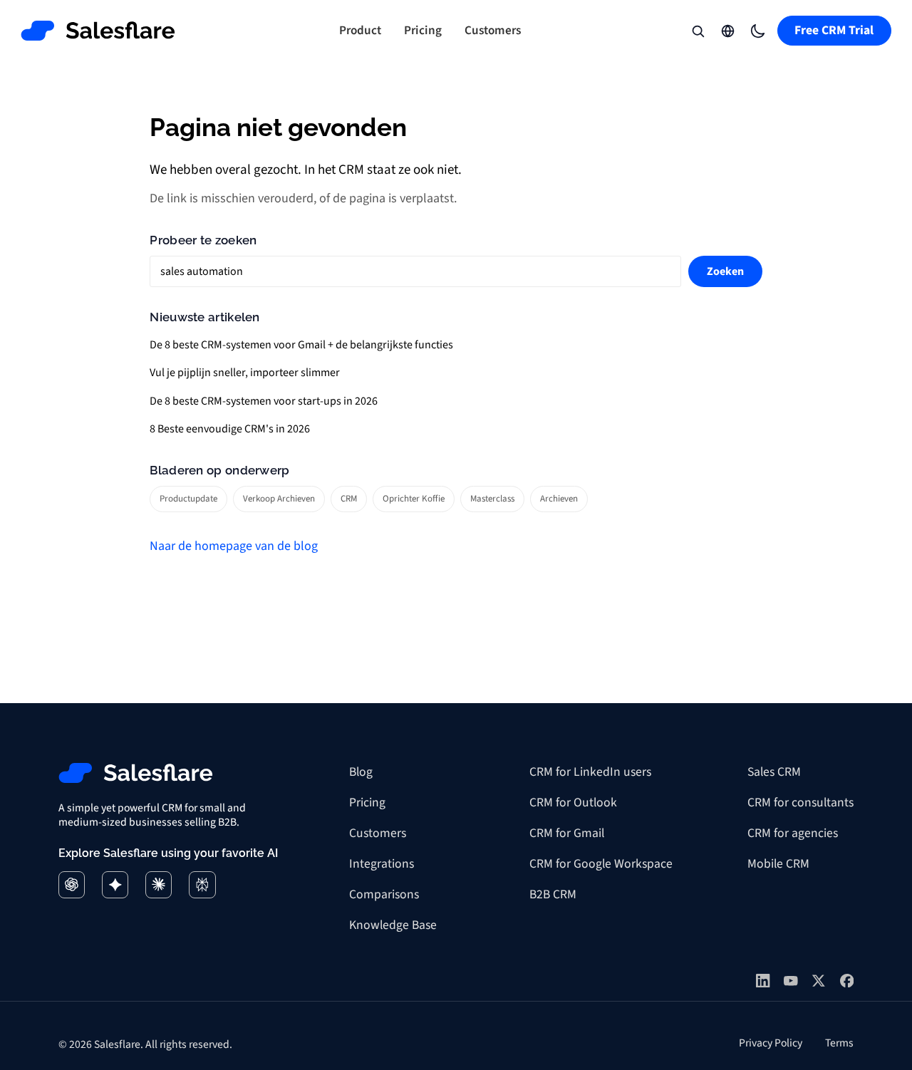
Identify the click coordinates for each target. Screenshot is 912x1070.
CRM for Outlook (573, 802)
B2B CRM (552, 894)
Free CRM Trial (834, 30)
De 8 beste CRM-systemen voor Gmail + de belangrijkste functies (301, 345)
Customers (493, 30)
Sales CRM (774, 772)
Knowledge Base (393, 925)
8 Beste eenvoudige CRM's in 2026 (230, 429)
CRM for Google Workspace (601, 864)
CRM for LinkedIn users (590, 772)
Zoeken (725, 271)
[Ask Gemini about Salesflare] (115, 884)
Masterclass (492, 498)
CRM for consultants (800, 802)
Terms (839, 1043)
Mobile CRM (778, 864)
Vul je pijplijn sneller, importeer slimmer (245, 372)
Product (360, 30)
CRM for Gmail (566, 833)
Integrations (381, 864)
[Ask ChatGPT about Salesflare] (71, 884)
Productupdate (188, 498)
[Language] (728, 30)
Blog (361, 772)
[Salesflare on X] (819, 981)
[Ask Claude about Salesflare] (158, 884)
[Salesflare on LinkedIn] (763, 981)
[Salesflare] (98, 30)
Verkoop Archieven (279, 498)
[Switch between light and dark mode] (758, 30)
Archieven (559, 498)
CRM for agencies (792, 833)
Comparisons (384, 894)
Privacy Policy (770, 1043)
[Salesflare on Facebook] (847, 981)
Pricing (423, 30)
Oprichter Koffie (414, 498)
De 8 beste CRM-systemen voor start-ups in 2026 (264, 401)
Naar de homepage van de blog (234, 546)
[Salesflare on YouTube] (791, 981)
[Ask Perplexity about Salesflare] (202, 884)
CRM (349, 498)
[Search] (698, 30)
